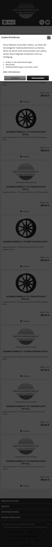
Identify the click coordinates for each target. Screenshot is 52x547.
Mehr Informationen (11, 72)
